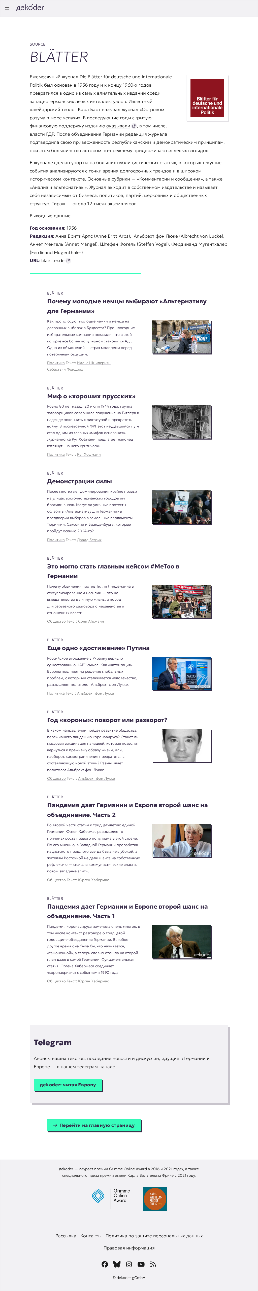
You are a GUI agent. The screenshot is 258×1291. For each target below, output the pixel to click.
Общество (56, 621)
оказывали (118, 126)
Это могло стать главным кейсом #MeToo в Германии (113, 571)
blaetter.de (52, 260)
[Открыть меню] (7, 8)
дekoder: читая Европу (68, 1085)
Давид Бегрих (89, 539)
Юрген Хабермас (93, 880)
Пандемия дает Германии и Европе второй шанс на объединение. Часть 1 (127, 911)
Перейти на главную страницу (97, 1125)
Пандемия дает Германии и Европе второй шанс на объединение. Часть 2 (127, 810)
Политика (56, 363)
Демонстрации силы (79, 481)
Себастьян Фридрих (65, 369)
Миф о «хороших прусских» (91, 396)
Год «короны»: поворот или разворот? (107, 720)
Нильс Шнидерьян (94, 363)
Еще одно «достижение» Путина (98, 648)
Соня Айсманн (91, 621)
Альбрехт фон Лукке (95, 693)
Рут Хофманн (89, 454)
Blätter (55, 293)
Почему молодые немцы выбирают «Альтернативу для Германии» (127, 306)
